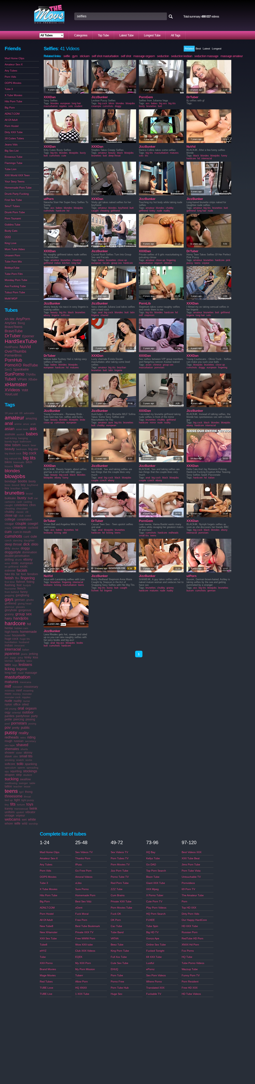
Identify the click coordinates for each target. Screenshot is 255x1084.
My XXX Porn (83, 963)
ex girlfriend (11, 566)
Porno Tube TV (120, 876)
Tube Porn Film (14, 273)
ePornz (150, 969)
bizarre (9, 466)
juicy (20, 657)
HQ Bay (150, 852)
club (21, 515)
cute (34, 536)
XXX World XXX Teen (17, 175)
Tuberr (79, 975)
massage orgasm (144, 56)
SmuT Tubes (12, 206)
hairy (8, 618)
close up (11, 515)
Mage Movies (48, 975)
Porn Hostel (11, 126)
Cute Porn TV (154, 901)
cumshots (13, 536)
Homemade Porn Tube (18, 187)
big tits (29, 457)
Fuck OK (116, 913)
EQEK (78, 956)
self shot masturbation (105, 56)
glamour (9, 606)
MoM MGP (11, 298)
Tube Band (117, 932)
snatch (20, 759)
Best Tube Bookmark (87, 926)
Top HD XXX (189, 907)
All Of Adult (11, 119)
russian (19, 741)
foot (19, 585)
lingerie (21, 669)
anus (26, 423)
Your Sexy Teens (14, 181)
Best (198, 48)
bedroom (21, 449)
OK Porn (116, 919)
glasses (20, 606)
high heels (11, 631)
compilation (24, 519)
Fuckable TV (153, 993)
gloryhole (11, 610)
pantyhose (23, 716)
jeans (24, 653)
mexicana (25, 682)
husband (24, 642)
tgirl (21, 791)
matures (11, 682)
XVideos (12, 390)
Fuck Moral (81, 913)
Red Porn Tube (120, 882)
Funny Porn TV (191, 975)
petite (8, 719)
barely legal (11, 441)
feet (23, 574)
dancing (17, 540)
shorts (24, 749)
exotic (24, 566)
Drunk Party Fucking (17, 193)
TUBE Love (46, 987)
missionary (31, 686)
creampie (19, 527)
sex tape (10, 745)
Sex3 (8, 369)
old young (10, 708)
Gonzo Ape (152, 938)
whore (9, 823)
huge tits (25, 638)
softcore (10, 764)
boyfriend (32, 484)
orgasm (31, 708)
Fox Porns (188, 950)
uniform (10, 812)
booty (32, 481)
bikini (8, 462)
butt (30, 498)
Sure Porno (82, 889)
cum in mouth (22, 532)
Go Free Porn (83, 870)
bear (33, 445)
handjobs (20, 618)
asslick (20, 434)
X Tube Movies (13, 95)
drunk (18, 559)
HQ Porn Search (156, 913)
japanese (12, 653)
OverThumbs (15, 351)
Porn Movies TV (120, 864)
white (32, 819)
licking (10, 669)
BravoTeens (13, 327)
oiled (25, 704)
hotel (7, 635)
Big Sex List (11, 150)
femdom (32, 574)
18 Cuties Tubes (14, 138)
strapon (10, 774)
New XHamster (48, 932)
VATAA (115, 938)
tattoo (8, 786)
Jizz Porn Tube (119, 870)
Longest (216, 48)
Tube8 (10, 379)
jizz (6, 657)
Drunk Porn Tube (15, 212)
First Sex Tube (13, 199)
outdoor (28, 712)
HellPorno (11, 347)
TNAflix (31, 374)
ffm (17, 578)
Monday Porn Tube (16, 280)
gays (9, 599)
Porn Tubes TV (119, 858)
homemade (28, 632)
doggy (25, 548)
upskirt (20, 812)
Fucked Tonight (155, 950)
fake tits (10, 574)
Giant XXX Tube (155, 882)
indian (9, 645)
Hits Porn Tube (13, 101)
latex (29, 660)
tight (17, 800)
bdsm (16, 445)
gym (74, 56)
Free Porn (81, 919)
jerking (33, 653)
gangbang (22, 595)
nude (8, 701)
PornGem (146, 97)
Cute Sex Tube (119, 963)
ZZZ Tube (116, 889)
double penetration (17, 555)
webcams (12, 819)
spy (7, 771)
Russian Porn (190, 932)
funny (24, 591)
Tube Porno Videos (193, 963)
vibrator (30, 812)
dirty (7, 548)
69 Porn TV (188, 889)
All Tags (175, 35)
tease (27, 786)
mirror (153, 422)
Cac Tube (116, 926)
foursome (10, 588)
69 (20, 413)
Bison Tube (152, 876)
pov (8, 727)
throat (27, 796)
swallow (25, 779)
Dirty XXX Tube (14, 132)
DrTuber (13, 335)
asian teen (22, 429)
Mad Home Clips (14, 58)
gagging (9, 595)
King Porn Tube (120, 950)
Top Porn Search (156, 870)
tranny (9, 808)
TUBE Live (46, 993)
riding (31, 737)
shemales (12, 749)
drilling (9, 559)
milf (8, 686)
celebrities (21, 505)
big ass (33, 449)
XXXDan (50, 97)
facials (22, 570)
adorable (29, 413)
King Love (10, 243)
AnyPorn (23, 319)
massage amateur (231, 56)
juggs (13, 657)
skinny (28, 752)
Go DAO (151, 864)
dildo (34, 544)
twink (33, 808)
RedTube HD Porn (192, 938)
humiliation (11, 642)
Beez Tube (117, 944)
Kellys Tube (153, 858)
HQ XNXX (81, 987)
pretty (15, 727)
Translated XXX (155, 987)
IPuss (78, 864)
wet (24, 819)
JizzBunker (99, 97)
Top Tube (103, 35)
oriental (16, 712)
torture (21, 804)
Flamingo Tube (13, 162)
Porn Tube (117, 975)
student (27, 774)
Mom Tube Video (15, 249)
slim (15, 756)
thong (28, 791)
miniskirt (17, 686)
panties (9, 716)
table (32, 783)
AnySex (10, 323)
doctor (15, 548)
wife (17, 823)
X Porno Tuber (154, 895)
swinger (23, 783)
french (21, 588)
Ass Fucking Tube (15, 286)
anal (9, 423)
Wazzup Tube (190, 969)
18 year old (11, 413)
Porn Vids (10, 76)
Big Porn (10, 107)
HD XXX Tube (190, 926)
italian (25, 649)
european (26, 563)
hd (29, 624)
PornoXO (13, 365)
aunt (110, 422)
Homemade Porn (85, 895)
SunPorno (14, 374)
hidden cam (21, 628)
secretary (30, 741)
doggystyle (13, 552)
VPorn (22, 379)
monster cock (13, 697)
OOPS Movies (13, 82)
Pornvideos (188, 882)
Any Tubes (11, 70)
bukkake (10, 498)
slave (8, 756)
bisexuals (18, 462)
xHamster (16, 384)
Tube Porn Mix (13, 261)
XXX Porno (46, 963)
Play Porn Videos (156, 907)
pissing (30, 719)
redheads (12, 737)
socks (28, 759)
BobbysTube (12, 267)
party (34, 716)
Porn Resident (190, 981)
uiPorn (49, 199)
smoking (10, 759)
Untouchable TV (191, 876)
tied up (9, 800)
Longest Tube (152, 35)
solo (20, 764)
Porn (184, 901)
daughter (29, 540)
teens (11, 791)
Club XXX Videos (85, 950)
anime (18, 423)
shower (9, 752)
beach (25, 445)
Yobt (24, 390)
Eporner (28, 336)
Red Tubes (46, 981)
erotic (15, 563)
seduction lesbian (181, 56)
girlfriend (10, 603)
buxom (190, 590)
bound (15, 484)
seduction (163, 56)
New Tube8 (46, 926)
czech (8, 540)
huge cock (11, 638)
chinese (157, 364)
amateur (14, 418)
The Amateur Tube (193, 895)
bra (7, 488)
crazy (8, 527)
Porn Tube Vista (191, 870)
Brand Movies (48, 969)
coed (28, 515)
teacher (17, 786)
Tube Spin (152, 926)
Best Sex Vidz (83, 901)
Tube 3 (9, 89)
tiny (7, 804)
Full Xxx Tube (119, 956)
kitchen (9, 660)
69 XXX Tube (154, 956)
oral (21, 708)
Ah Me (9, 319)
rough (8, 741)
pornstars (19, 723)
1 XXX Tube (82, 993)
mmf (19, 690)
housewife (19, 635)
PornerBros (13, 355)
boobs (22, 481)
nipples (26, 697)
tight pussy (27, 800)
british (25, 488)
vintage (9, 815)
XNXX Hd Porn (190, 944)
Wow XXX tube (84, 944)
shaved (22, 745)
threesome (13, 796)
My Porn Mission (85, 969)
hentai (9, 628)
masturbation (17, 676)
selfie (66, 56)
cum (8, 532)
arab (33, 423)
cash (19, 501)
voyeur (20, 815)
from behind (12, 591)
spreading (32, 767)
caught (9, 505)
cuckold (33, 527)
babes (32, 433)
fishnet (20, 581)
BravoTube (14, 331)
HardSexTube (21, 341)
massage (31, 672)
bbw (8, 445)
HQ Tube (187, 956)
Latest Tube (126, 35)
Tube (43, 956)
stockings (30, 771)
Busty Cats (11, 230)
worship (33, 823)
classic (20, 511)
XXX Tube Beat (191, 858)
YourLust (11, 394)
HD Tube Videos (191, 993)
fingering (28, 578)
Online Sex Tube (156, 944)
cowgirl (33, 523)
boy (23, 484)
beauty (10, 449)
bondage (10, 481)
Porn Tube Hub (120, 987)
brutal (29, 493)
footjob (27, 585)
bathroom (25, 441)
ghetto (30, 599)
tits (12, 804)
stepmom (149, 315)
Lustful (150, 963)
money (17, 693)
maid (21, 672)
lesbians (25, 664)
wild (24, 823)
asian (9, 428)
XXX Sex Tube (48, 938)
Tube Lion (10, 169)
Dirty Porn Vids (190, 913)
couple (20, 523)
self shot (126, 56)
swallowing (11, 783)
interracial (13, 649)
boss (7, 484)
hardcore (15, 623)
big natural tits (13, 458)
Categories (80, 35)
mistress (10, 690)
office (17, 704)
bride (82, 419)
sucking (11, 779)
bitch (29, 462)
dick (26, 544)
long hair (10, 672)
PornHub (13, 360)
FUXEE (150, 919)
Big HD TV (152, 932)
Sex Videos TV (84, 852)
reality (24, 733)
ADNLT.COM (12, 113)
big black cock (13, 453)
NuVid (25, 346)
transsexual (21, 808)
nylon (8, 704)
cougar (9, 523)
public (25, 728)
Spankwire (21, 369)
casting (28, 501)
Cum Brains (118, 895)
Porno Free (117, 981)
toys (29, 804)
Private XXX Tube (121, 901)
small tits (25, 756)
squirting (16, 771)
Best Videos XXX (191, 852)
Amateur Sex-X (14, 64)
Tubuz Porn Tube (15, 292)
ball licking (11, 438)
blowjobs (15, 476)
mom (8, 693)
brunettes (14, 493)
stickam (84, 56)
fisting (30, 581)
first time (10, 581)
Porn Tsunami (13, 218)
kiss (35, 657)
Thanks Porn (82, 858)
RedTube (30, 365)
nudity (18, 700)
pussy (11, 732)
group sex (23, 614)
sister (19, 752)
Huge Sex (116, 993)
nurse (26, 700)
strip (19, 774)
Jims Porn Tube (191, 864)
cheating (10, 508)
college (10, 519)
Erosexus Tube (13, 156)
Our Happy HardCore (194, 919)
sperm (21, 767)
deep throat (13, 544)
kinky (27, 657)
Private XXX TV (84, 932)
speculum (10, 767)
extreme (10, 570)
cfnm (32, 505)
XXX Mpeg (152, 889)
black (18, 466)
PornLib (145, 303)
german (20, 599)
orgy (7, 712)
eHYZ (43, 950)
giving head (24, 603)
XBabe (32, 379)
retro (23, 737)
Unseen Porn (12, 255)
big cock (29, 453)
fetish (9, 578)
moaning (28, 690)
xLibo (78, 882)
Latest (206, 48)
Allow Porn (81, 981)
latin (8, 665)
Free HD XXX (190, 987)
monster (27, 693)
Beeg (21, 323)
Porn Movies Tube (121, 907)
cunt (26, 536)
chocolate (22, 508)
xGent (78, 907)
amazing (31, 418)
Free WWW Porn (85, 938)
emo (7, 563)
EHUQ (114, 969)
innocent (19, 645)
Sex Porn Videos (156, 975)
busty (21, 498)
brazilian (15, 488)
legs (14, 664)
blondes (12, 470)
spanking (31, 764)
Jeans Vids (11, 144)
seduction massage (206, 56)
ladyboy (20, 660)
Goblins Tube (12, 224)
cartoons (10, 501)
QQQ (8, 236)
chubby (9, 511)
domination (29, 552)
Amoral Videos (83, 876)
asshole (10, 434)
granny (9, 614)
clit (26, 511)
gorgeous (24, 610)
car (36, 498)
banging (23, 438)
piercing (18, 719)
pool (7, 723)
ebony (27, 559)
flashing (10, 585)
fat (17, 574)
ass (33, 428)
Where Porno (154, 981)
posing (32, 723)
